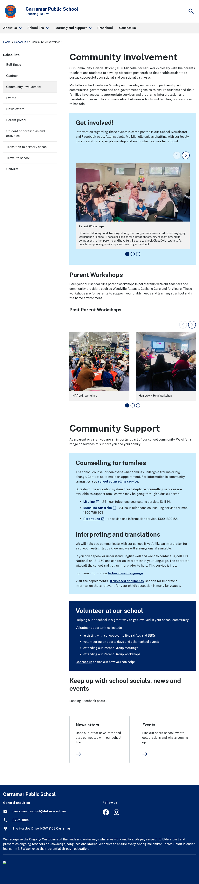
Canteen (12, 76)
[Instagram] (117, 814)
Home (6, 42)
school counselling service (118, 481)
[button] (12, 28)
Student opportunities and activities (25, 133)
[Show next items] (186, 155)
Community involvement (23, 87)
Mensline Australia (100, 508)
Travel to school (18, 158)
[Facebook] (106, 814)
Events (148, 725)
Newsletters (87, 725)
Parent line (94, 519)
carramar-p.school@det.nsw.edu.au (39, 811)
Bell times (13, 65)
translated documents (127, 581)
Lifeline (91, 502)
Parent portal (16, 120)
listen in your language (125, 573)
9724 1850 (20, 820)
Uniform (12, 169)
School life (21, 42)
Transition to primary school (27, 147)
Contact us (84, 662)
